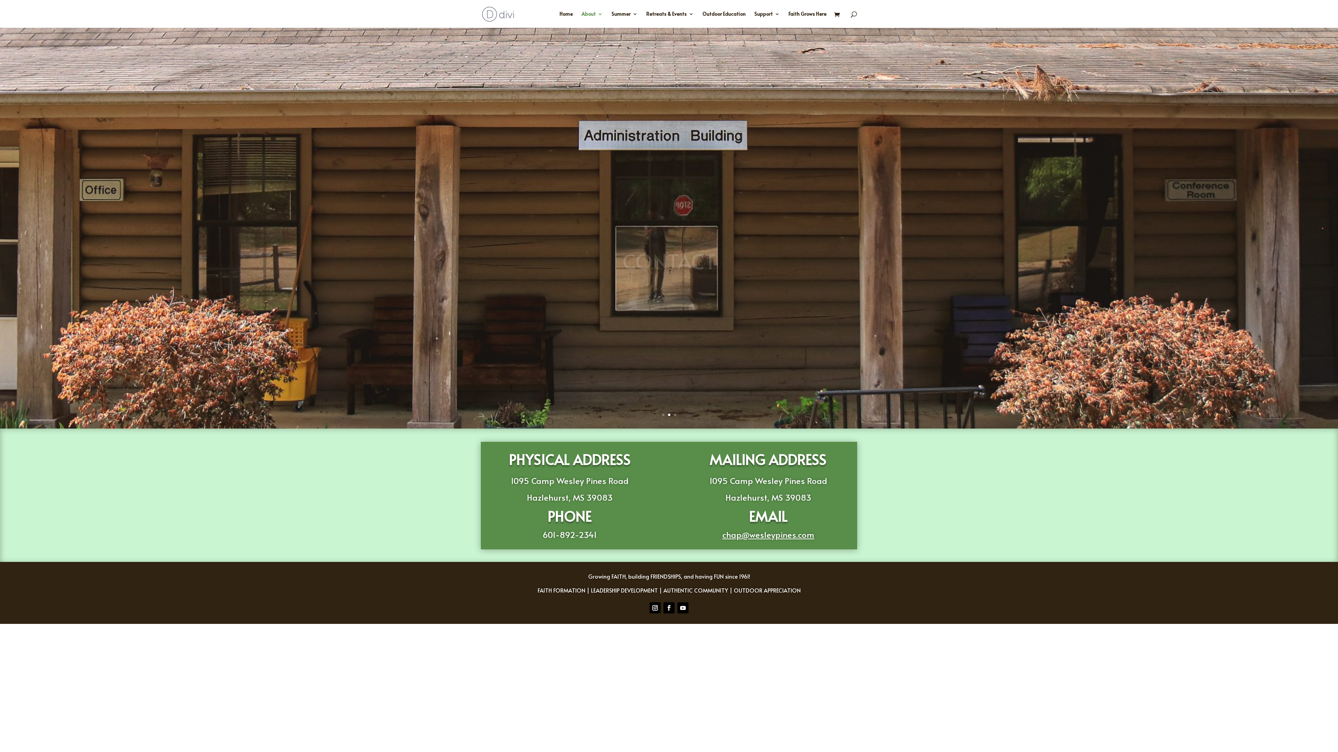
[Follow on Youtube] (683, 607)
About (589, 14)
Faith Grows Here (807, 14)
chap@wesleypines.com (768, 534)
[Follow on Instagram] (655, 607)
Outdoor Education (724, 14)
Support (763, 14)
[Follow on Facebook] (669, 607)
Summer (621, 14)
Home (566, 14)
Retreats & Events (666, 14)
